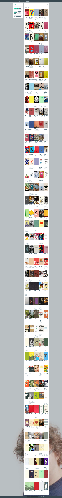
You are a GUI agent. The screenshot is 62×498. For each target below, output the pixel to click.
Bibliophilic (15, 8)
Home (25, 1)
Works (27, 1)
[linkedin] (43, 496)
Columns (19, 8)
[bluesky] (45, 496)
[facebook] (46, 496)
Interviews (19, 9)
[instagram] (41, 496)
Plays (15, 16)
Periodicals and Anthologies (18, 15)
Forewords (15, 9)
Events (33, 1)
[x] (48, 496)
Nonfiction (15, 12)
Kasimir (19, 11)
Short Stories (19, 16)
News (35, 1)
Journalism (15, 11)
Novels (19, 12)
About (30, 1)
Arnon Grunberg (16, 1)
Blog (37, 1)
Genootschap (41, 1)
